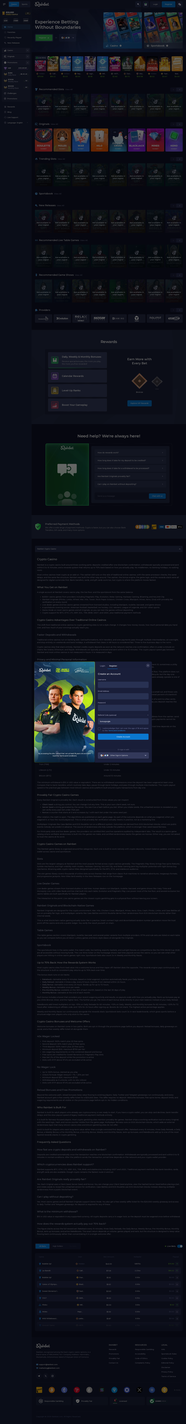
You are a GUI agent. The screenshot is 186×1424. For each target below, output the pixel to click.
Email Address (103, 691)
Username (102, 680)
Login (102, 666)
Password (102, 703)
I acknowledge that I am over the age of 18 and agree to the (125, 729)
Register (113, 666)
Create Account (123, 737)
